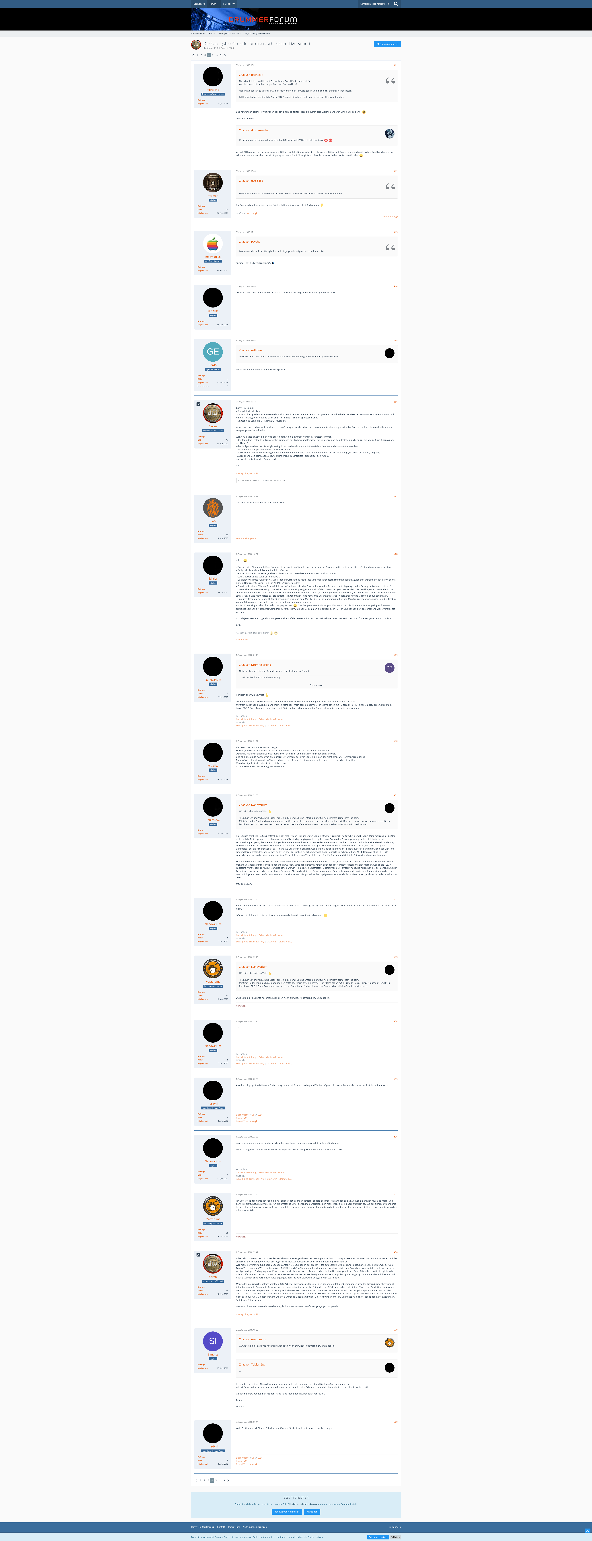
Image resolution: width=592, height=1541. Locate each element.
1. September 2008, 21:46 (247, 899)
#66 (396, 401)
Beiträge (201, 100)
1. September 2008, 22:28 (247, 1079)
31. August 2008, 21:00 (246, 286)
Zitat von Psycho (249, 241)
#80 (396, 1421)
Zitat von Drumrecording (255, 665)
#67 (396, 496)
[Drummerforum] (296, 19)
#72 (396, 899)
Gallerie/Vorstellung (246, 719)
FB (258, 1114)
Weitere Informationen (378, 1537)
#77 (396, 1194)
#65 (396, 340)
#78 (396, 1252)
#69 (396, 655)
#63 (396, 232)
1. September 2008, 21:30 (247, 795)
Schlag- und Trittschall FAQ (250, 725)
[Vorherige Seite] (193, 55)
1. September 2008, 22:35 (247, 1136)
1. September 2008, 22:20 (247, 1021)
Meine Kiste (242, 639)
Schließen (395, 1537)
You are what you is (246, 538)
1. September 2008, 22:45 (247, 1194)
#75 (396, 1079)
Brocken (240, 1118)
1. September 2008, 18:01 (247, 554)
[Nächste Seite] (225, 55)
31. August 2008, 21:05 (246, 340)
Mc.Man (251, 213)
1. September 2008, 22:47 (247, 1252)
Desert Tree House (245, 1121)
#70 (396, 741)
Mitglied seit (202, 103)
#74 (396, 1021)
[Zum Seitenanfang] (587, 1531)
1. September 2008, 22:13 (247, 957)
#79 (396, 1329)
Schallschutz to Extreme (271, 719)
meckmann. (389, 216)
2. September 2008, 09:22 (247, 1330)
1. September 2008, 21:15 (247, 655)
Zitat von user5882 (251, 75)
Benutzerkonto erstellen (286, 1511)
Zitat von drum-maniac (254, 130)
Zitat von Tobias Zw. (252, 1364)
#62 (396, 171)
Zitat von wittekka (250, 350)
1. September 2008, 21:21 (247, 741)
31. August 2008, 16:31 (246, 65)
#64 (396, 286)
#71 (396, 795)
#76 (396, 1136)
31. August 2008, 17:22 (246, 232)
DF (253, 1114)
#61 (396, 65)
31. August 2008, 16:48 (246, 171)
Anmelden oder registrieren (374, 3)
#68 (396, 553)
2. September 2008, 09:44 (247, 1422)
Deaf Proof (241, 1114)
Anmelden (312, 1511)
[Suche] (396, 4)
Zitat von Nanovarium (253, 805)
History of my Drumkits (248, 473)
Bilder (200, 209)
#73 (396, 957)
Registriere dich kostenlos (303, 1504)
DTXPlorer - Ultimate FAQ (279, 725)
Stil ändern (395, 1526)
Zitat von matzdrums (252, 1339)
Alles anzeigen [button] (316, 685)
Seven (209, 48)
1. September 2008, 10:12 (247, 496)
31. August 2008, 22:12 (246, 401)
